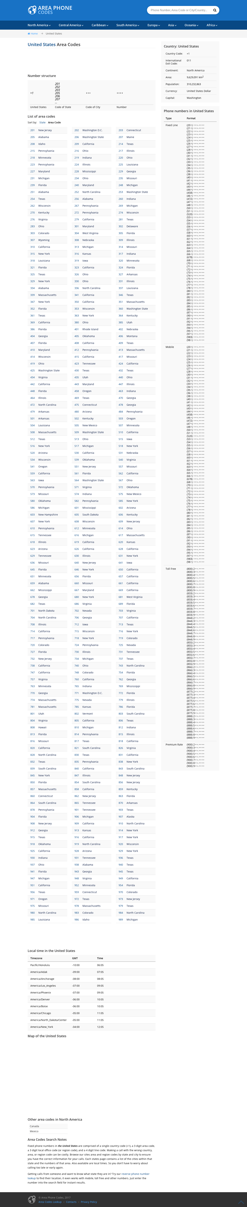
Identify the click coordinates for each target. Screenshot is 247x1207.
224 (76, 164)
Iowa (85, 260)
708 (32, 624)
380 (76, 322)
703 (121, 610)
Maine (130, 137)
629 (32, 555)
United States (54, 33)
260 (121, 199)
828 (32, 754)
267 (76, 205)
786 (121, 706)
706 (76, 617)
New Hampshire (48, 514)
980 (32, 912)
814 (76, 734)
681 (121, 597)
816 (32, 741)
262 (32, 205)
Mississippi (89, 171)
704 (32, 617)
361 (32, 315)
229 (121, 171)
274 (121, 212)
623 (32, 549)
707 (121, 617)
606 (121, 514)
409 (121, 343)
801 (32, 713)
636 (32, 562)
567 (121, 480)
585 (121, 501)
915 (32, 837)
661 (121, 583)
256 (76, 199)
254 (32, 199)
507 (121, 425)
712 (76, 624)
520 (32, 452)
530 (76, 452)
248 (121, 185)
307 (32, 240)
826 (121, 748)
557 (121, 466)
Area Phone (55, 10)
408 (76, 343)
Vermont (87, 713)
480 (76, 411)
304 (76, 233)
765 (76, 686)
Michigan (44, 178)
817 (76, 741)
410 (32, 350)
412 (76, 350)
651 (32, 576)
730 (76, 652)
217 (121, 150)
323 (76, 267)
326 (76, 274)
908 (32, 823)
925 (32, 851)
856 (121, 782)
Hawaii (42, 727)
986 (76, 919)
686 (76, 603)
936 (121, 857)
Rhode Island (90, 329)
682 (32, 603)
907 (121, 816)
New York (44, 253)
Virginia (43, 219)
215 (32, 150)
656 (76, 576)
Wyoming (44, 240)
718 (76, 638)
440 (121, 377)
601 (76, 507)
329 (32, 281)
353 (76, 308)
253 (121, 192)
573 (32, 494)
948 (76, 878)
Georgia (131, 171)
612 (76, 528)
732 (32, 658)
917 (121, 837)
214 (121, 144)
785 (76, 706)
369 (32, 322)
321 (32, 267)
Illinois (131, 150)
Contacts (71, 1202)
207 (121, 137)
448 (32, 391)
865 (76, 803)
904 (32, 816)
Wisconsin (44, 205)
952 (76, 885)
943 (76, 871)
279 (76, 219)
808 (32, 727)
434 (32, 377)
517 (76, 446)
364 (121, 315)
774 (32, 700)
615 (32, 535)
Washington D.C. (92, 130)
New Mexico (89, 425)
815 (121, 734)
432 (121, 370)
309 (121, 240)
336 (76, 288)
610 (32, 528)
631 (121, 555)
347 (32, 301)
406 (121, 336)
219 (76, 157)
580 (32, 501)
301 (76, 226)
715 (76, 631)
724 (76, 645)
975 (32, 906)
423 (76, 363)
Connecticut (134, 130)
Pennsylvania (46, 150)
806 (121, 720)
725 (121, 645)
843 (121, 768)
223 (32, 164)
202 (76, 130)
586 (32, 507)
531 (121, 452)
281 (121, 219)
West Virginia (90, 233)
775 (76, 700)
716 (121, 631)
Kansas (86, 253)
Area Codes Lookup (50, 1202)
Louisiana (132, 164)
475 (76, 404)
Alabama (43, 137)
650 (121, 569)
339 (32, 295)
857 (32, 789)
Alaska (130, 816)
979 (121, 906)
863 (121, 796)
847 (76, 775)
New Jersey (45, 130)
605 (76, 514)
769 (121, 686)
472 (32, 404)
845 (32, 775)
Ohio (85, 150)
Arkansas (132, 274)
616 (76, 535)
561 (76, 473)
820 (32, 748)
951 (32, 885)
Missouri (132, 178)
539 (76, 459)
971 (32, 899)
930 (32, 857)
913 (76, 830)
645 (32, 569)
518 (121, 446)
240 (76, 185)
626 (76, 549)
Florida (42, 185)
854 (76, 782)
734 (76, 658)
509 (76, 432)
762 (121, 679)
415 (76, 356)
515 (121, 439)
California (88, 144)
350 (76, 301)
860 (32, 796)
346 (121, 295)
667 (76, 590)
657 (121, 576)
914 (121, 830)
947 (32, 878)
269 (121, 205)
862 (76, 796)
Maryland (44, 171)
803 (121, 713)
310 (32, 247)
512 (32, 439)
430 (76, 370)
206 (76, 137)
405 (76, 336)
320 (121, 260)
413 (121, 350)
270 (32, 212)
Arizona (87, 411)
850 (32, 782)
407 (32, 343)
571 (76, 487)
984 (121, 912)
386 (32, 329)
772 (121, 693)
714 (32, 631)
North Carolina (91, 192)
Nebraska (88, 240)
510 (121, 432)
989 (121, 919)
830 (76, 754)
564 (76, 480)
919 (76, 844)
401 (76, 329)
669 (121, 590)
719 (121, 638)
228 (76, 171)
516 (32, 446)
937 (32, 864)
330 (76, 281)
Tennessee (88, 363)
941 (32, 871)
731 (121, 652)
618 (32, 542)
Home (34, 33)
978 (76, 906)
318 (32, 260)
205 (32, 137)
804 (32, 720)
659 (32, 583)
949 (121, 878)
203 (121, 130)
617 (121, 535)
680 (76, 597)
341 (76, 295)
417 (121, 356)
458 (76, 391)
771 (76, 693)
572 (121, 487)
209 (76, 144)
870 (121, 803)
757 (32, 679)
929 (121, 851)
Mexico (34, 1131)
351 (121, 301)
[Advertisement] (91, 61)
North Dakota (46, 610)
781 (32, 706)
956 (32, 892)
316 (76, 253)
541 (32, 466)
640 (76, 562)
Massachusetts (47, 295)
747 (32, 672)
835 (76, 761)
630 (76, 555)
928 (76, 851)
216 (76, 150)
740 (76, 665)
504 (32, 425)
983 (76, 912)
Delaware (132, 226)
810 (76, 727)
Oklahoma (88, 336)
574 (76, 494)
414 (32, 356)
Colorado (43, 233)
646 (76, 569)
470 (121, 398)
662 (32, 590)
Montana (132, 336)
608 (76, 521)
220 (121, 157)
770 (32, 693)
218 (32, 157)
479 (32, 411)
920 (121, 844)
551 (76, 466)
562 (121, 473)
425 (32, 370)
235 (121, 178)
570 (32, 487)
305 (121, 233)
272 (76, 212)
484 (121, 411)
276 (32, 219)
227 (32, 171)
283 (32, 226)
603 (32, 514)
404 (32, 336)
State (42, 122)
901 (76, 809)
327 (121, 274)
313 (76, 247)
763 (32, 686)
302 (121, 226)
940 (121, 864)
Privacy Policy (89, 1202)
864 (32, 803)
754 (121, 672)
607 (32, 521)
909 (76, 823)
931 (76, 857)
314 (121, 247)
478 (121, 404)
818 (121, 741)
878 (32, 809)
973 (121, 899)
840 (76, 768)
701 (32, 610)
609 (121, 521)
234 (76, 178)
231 (32, 178)
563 (32, 480)
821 (76, 748)
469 (76, 398)
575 (121, 494)
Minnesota (44, 157)
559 (32, 473)
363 (76, 315)
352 (32, 308)
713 (121, 624)
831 (121, 754)
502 (76, 418)
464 (32, 398)
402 (121, 329)
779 (121, 700)
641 (121, 562)
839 (32, 768)
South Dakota (90, 514)
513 (76, 439)
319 (76, 260)
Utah (129, 322)
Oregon (86, 391)
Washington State (93, 137)
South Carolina (135, 713)
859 (121, 789)
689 (121, 603)
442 (32, 384)
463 (121, 391)
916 (76, 837)
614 (121, 528)
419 (32, 363)
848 (121, 775)
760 (76, 679)
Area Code (54, 122)
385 (121, 322)
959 (76, 892)
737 (121, 658)
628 (121, 549)
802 (76, 713)
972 (76, 899)
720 (32, 645)
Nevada (87, 610)
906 (76, 816)
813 (32, 734)
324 (121, 267)
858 (76, 789)
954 (121, 885)
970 (121, 892)
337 (121, 288)
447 (121, 384)
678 (32, 597)
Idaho (41, 144)
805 (76, 720)
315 (32, 253)
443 (76, 384)
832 (32, 761)
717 (32, 638)
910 (121, 823)
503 (121, 418)
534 (32, 459)
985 (32, 919)
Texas (130, 144)
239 (32, 185)
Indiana (87, 157)
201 (32, 130)
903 (121, 809)
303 (32, 233)
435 (76, 377)
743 (121, 665)
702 (76, 610)
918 (32, 844)
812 (121, 727)
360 (121, 308)
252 (76, 192)
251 (32, 192)
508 (32, 432)
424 (121, 363)
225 (121, 164)
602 (121, 507)
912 (32, 830)
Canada (34, 1126)
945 (121, 871)
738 (32, 665)
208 (32, 144)
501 (32, 418)
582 (76, 501)
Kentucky (43, 212)
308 (76, 240)
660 (76, 583)
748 (76, 672)
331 (121, 281)
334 (32, 288)
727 (32, 652)
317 (121, 253)
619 (76, 542)
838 (121, 761)
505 (76, 425)
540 (121, 459)
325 (32, 274)
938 (76, 864)
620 (121, 542)
